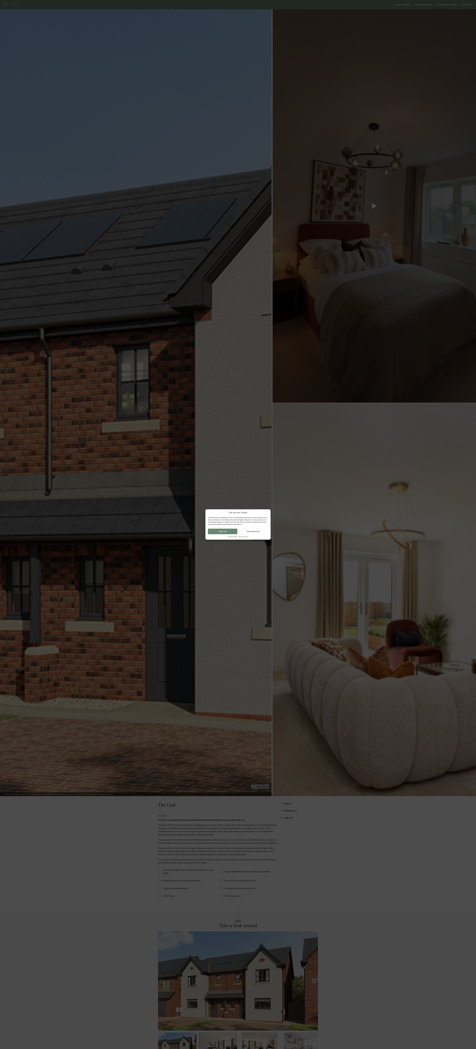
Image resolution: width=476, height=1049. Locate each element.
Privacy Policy (243, 536)
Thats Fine (222, 531)
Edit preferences (253, 531)
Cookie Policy (232, 536)
